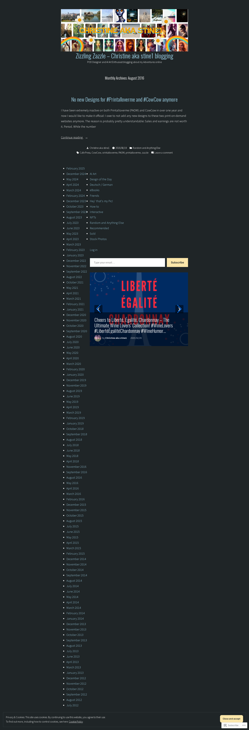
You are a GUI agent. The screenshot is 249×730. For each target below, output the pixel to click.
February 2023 (75, 250)
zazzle (145, 152)
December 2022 (76, 261)
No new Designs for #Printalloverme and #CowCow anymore (124, 99)
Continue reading (72, 137)
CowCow (96, 152)
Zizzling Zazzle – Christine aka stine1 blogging (124, 55)
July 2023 (72, 223)
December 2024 (76, 174)
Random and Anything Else (146, 147)
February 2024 (75, 196)
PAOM (121, 152)
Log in (93, 250)
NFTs (93, 217)
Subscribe (177, 262)
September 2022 (76, 271)
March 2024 (73, 190)
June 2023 (73, 228)
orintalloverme (109, 152)
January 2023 (75, 255)
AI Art (93, 174)
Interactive (96, 212)
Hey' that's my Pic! (101, 201)
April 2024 (72, 185)
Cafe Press (85, 152)
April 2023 (72, 239)
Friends (94, 196)
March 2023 (73, 244)
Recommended (99, 228)
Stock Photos (98, 239)
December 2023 (76, 201)
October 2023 (75, 206)
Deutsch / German (101, 185)
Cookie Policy (76, 721)
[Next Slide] (179, 309)
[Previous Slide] (98, 309)
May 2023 (72, 233)
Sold (93, 233)
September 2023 (76, 212)
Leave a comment (163, 153)
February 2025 (75, 168)
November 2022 (76, 266)
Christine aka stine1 (99, 147)
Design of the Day (101, 179)
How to (94, 206)
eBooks (94, 190)
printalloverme (133, 152)
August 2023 (74, 217)
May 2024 (72, 179)
